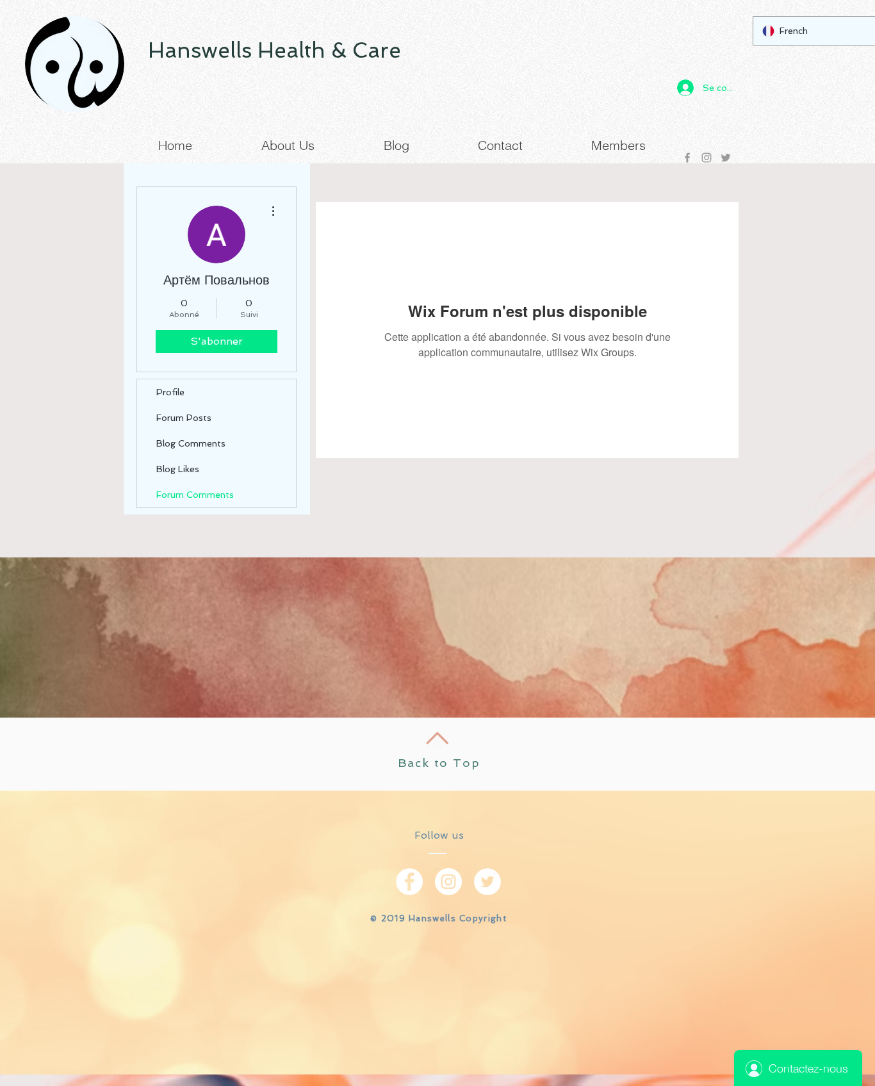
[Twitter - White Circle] (487, 881)
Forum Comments (195, 495)
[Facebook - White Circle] (409, 881)
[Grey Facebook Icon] (687, 157)
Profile (170, 392)
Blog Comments (190, 443)
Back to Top (439, 762)
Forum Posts (183, 418)
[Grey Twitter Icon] (725, 157)
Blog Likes (177, 469)
